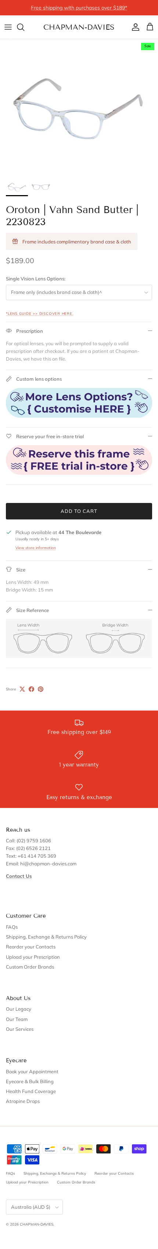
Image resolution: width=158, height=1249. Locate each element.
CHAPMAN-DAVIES (36, 1224)
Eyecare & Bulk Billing (30, 1081)
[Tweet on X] (22, 689)
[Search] (24, 27)
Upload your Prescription (33, 957)
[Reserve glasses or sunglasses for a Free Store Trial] (79, 473)
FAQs (12, 927)
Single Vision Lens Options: (35, 279)
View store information (35, 547)
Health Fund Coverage (31, 1091)
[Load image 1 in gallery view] (79, 106)
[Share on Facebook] (31, 689)
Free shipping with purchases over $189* (79, 7)
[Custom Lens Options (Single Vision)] (79, 416)
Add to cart (79, 511)
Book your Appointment (32, 1071)
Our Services (19, 1029)
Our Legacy (18, 1009)
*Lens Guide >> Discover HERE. (39, 313)
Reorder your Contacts (30, 947)
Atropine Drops (23, 1101)
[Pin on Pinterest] (40, 689)
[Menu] (8, 27)
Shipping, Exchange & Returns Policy (46, 937)
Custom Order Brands (30, 967)
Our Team (17, 1019)
